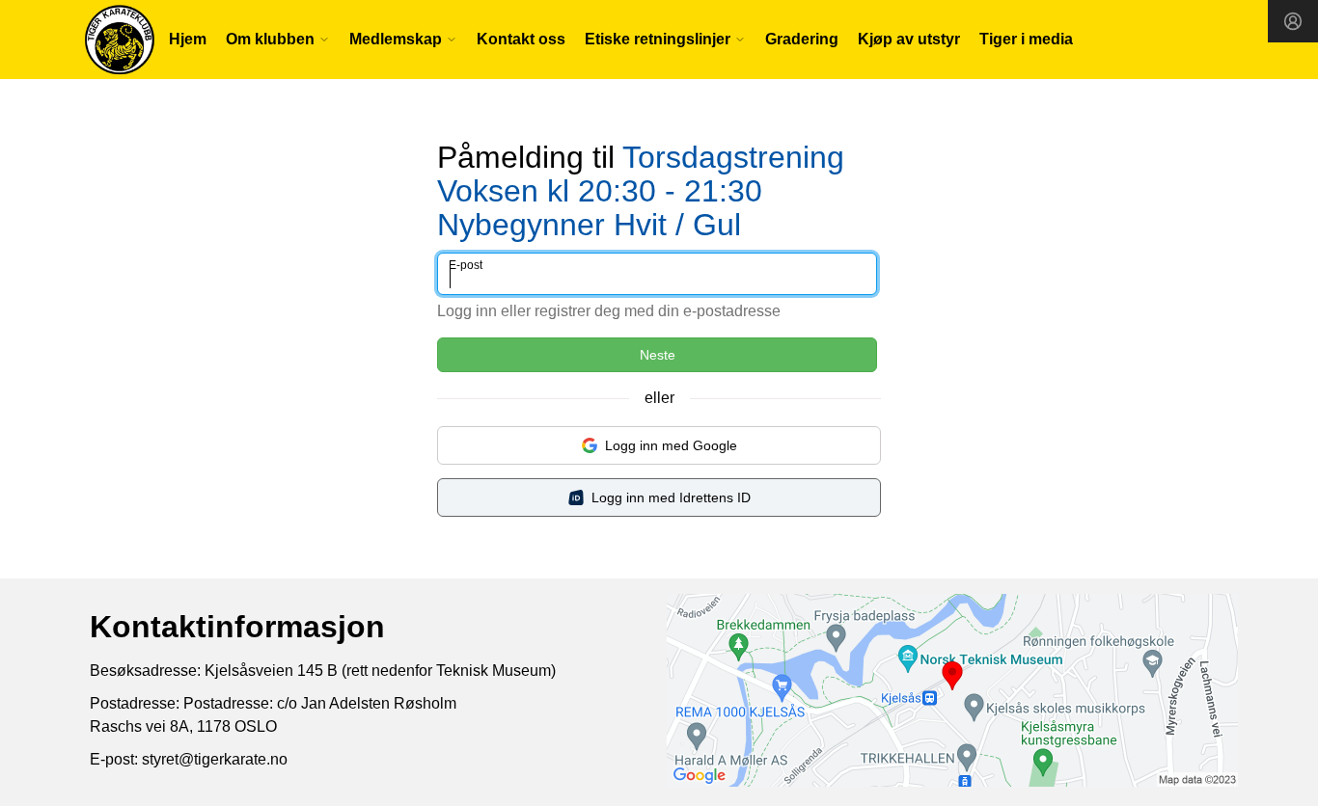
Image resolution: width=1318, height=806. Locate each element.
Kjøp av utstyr (909, 39)
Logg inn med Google (671, 445)
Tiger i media (1026, 39)
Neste (657, 355)
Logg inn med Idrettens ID (671, 497)
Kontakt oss (521, 39)
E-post (465, 265)
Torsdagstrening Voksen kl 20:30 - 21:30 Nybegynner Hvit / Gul (640, 191)
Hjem (187, 39)
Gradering (801, 39)
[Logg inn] (1293, 21)
